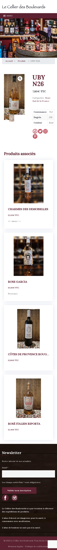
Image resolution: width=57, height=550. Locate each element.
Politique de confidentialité (37, 546)
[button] (10, 15)
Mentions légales (15, 546)
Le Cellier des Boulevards (22, 540)
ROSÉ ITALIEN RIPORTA (24, 424)
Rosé (47, 98)
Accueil (9, 61)
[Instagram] (45, 131)
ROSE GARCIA (17, 282)
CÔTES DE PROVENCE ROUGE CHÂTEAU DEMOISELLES (28, 354)
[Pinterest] (35, 136)
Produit (21, 61)
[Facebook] (35, 131)
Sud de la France (40, 101)
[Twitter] (40, 131)
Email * (5, 467)
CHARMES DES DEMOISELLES (28, 209)
